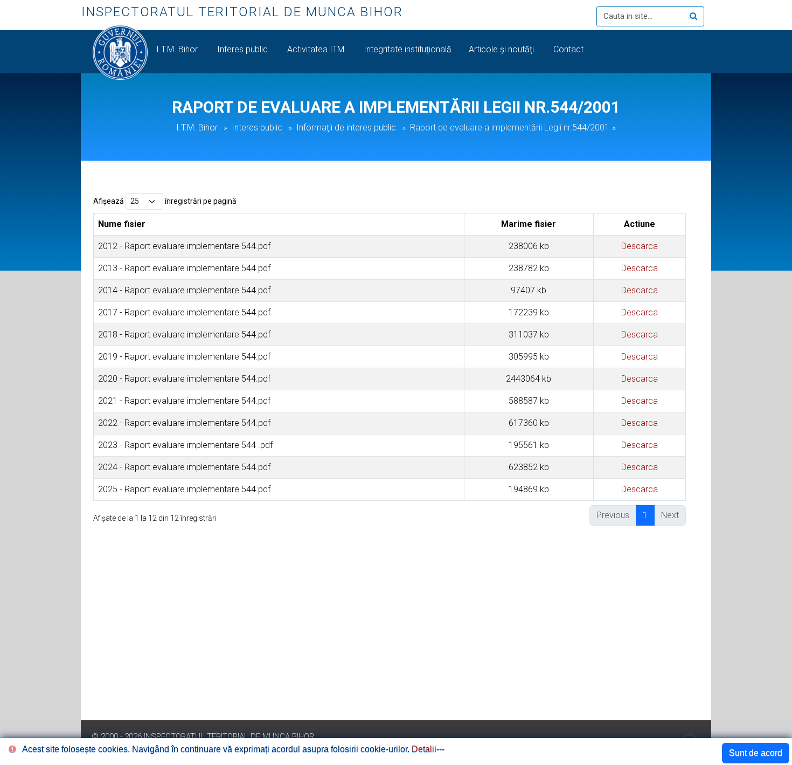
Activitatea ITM (316, 49)
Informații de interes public (346, 127)
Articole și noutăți (502, 49)
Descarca (639, 246)
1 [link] (645, 515)
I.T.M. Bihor (178, 49)
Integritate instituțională (407, 49)
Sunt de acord (755, 752)
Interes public (243, 49)
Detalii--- (428, 749)
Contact (569, 49)
